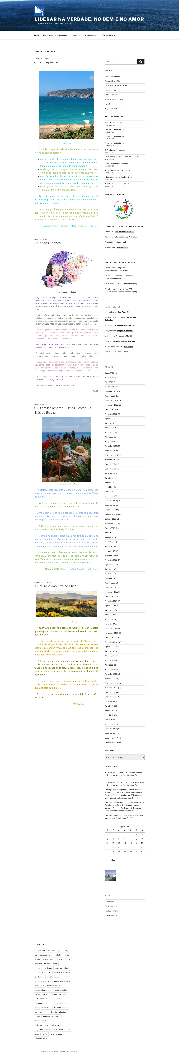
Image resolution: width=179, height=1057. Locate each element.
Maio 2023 (109, 542)
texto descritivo (41, 1034)
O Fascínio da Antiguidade (115, 150)
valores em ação (41, 1038)
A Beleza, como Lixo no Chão (55, 586)
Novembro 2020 (111, 633)
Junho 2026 (109, 373)
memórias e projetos (58, 1003)
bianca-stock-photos (66, 484)
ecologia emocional (54, 977)
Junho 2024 (109, 482)
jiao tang (65, 292)
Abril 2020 (109, 665)
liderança (58, 999)
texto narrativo (56, 1034)
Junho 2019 (109, 711)
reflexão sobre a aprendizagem (47, 1025)
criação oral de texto (62, 972)
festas (37, 994)
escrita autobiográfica (61, 981)
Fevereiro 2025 (111, 446)
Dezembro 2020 (111, 628)
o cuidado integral (60, 1008)
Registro (108, 104)
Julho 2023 (109, 533)
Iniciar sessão (110, 902)
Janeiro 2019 (110, 733)
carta (55, 964)
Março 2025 (110, 441)
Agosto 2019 (110, 701)
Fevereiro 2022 (111, 578)
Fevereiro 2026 (111, 391)
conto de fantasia (62, 968)
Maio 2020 (109, 660)
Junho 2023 (109, 537)
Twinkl (125, 352)
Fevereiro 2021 (111, 624)
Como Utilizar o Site (112, 81)
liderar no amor (41, 1003)
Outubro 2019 (110, 692)
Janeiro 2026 (110, 396)
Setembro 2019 (111, 697)
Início (36, 35)
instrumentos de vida (43, 999)
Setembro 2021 (111, 601)
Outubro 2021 (110, 596)
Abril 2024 (109, 492)
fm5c (45, 994)
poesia (37, 1016)
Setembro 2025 (111, 414)
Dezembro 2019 (111, 683)
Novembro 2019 (111, 688)
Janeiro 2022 (110, 583)
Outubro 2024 (110, 464)
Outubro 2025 (110, 409)
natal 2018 (46, 1008)
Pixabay (73, 292)
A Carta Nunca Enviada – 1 (133, 785)
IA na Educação (91, 35)
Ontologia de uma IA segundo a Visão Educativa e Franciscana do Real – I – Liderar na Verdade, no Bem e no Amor (124, 805)
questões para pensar (51, 1016)
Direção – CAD (110, 90)
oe (36, 1012)
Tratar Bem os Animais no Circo (117, 170)
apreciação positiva (42, 955)
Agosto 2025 (110, 419)
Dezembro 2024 (111, 455)
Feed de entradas (111, 906)
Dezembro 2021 (111, 587)
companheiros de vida (43, 968)
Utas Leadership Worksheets (126, 237)
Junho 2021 (109, 615)
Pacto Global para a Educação (55, 35)
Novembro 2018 (111, 742)
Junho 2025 (109, 428)
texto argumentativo (62, 1029)
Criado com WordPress (69, 1051)
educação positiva (42, 981)
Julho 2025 (109, 423)
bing (60, 959)
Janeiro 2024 (110, 505)
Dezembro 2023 (111, 510)
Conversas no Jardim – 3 (114, 130)
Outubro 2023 (110, 519)
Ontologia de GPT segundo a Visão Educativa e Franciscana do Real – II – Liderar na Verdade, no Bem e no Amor (123, 792)
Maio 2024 (109, 487)
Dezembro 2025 (111, 400)
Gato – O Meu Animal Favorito (116, 163)
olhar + (42, 1012)
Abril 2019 (109, 720)
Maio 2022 (109, 574)
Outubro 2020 (110, 637)
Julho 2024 (109, 478)
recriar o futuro (41, 1021)
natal (37, 1008)
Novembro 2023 (111, 514)
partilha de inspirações (57, 1012)
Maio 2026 (109, 378)
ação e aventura (49, 959)
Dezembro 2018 (111, 738)
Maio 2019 (109, 715)
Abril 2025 (109, 437)
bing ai (67, 959)
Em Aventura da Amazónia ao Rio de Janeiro (122, 157)
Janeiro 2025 (110, 450)
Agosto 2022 (110, 565)
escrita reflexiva (53, 986)
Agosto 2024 (110, 473)
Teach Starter (122, 247)
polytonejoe (65, 622)
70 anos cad (40, 950)
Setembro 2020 (111, 642)
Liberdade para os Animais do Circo (118, 177)
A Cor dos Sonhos (47, 243)
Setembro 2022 (111, 560)
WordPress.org (111, 915)
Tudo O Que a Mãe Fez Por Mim (117, 184)
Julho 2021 (109, 610)
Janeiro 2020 (110, 679)
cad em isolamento (42, 964)
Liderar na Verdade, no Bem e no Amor (89, 19)
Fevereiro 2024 (111, 501)
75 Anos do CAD (108, 35)
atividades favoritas (61, 955)
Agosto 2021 (110, 606)
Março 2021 (109, 619)
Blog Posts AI (123, 312)
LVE (124, 242)
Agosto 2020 (110, 647)
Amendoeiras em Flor (113, 123)
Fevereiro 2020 (111, 674)
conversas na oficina (43, 972)
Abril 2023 (109, 546)
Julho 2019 (109, 706)
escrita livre (39, 986)
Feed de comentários (113, 911)
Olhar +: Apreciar (46, 62)
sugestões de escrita (43, 1029)
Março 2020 (110, 669)
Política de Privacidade (114, 99)
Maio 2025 (109, 432)
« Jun (113, 860)
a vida (37, 959)
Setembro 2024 (111, 469)
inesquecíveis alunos (59, 994)
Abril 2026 (109, 382)
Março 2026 (110, 387)
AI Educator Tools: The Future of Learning (121, 284)
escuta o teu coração (43, 990)
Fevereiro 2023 (111, 555)
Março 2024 (110, 496)
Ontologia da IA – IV (124, 818)
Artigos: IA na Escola (125, 331)
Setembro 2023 (111, 524)
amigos (67, 950)
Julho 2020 (109, 651)
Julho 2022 (109, 569)
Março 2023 (110, 551)
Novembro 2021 (111, 592)
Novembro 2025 (111, 405)
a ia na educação (54, 950)
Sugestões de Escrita (113, 108)
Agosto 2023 (110, 528)
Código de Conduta (112, 77)
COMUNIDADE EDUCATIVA (116, 86)
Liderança (76, 35)
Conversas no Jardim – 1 (114, 143)
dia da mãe (39, 977)
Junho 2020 (109, 656)
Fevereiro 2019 (111, 729)
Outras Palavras (111, 95)
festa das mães (61, 990)
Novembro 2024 (111, 460)
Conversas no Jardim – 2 (114, 136)
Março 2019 (110, 724)
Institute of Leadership (124, 231)
